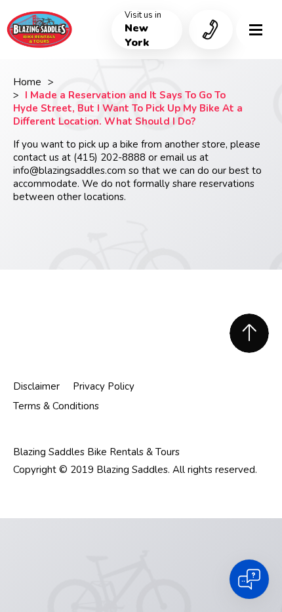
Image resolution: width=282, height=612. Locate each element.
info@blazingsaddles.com (69, 170)
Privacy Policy (103, 386)
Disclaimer (36, 386)
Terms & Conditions (56, 406)
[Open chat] (249, 579)
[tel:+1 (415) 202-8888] (211, 29)
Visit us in (143, 29)
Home (27, 82)
